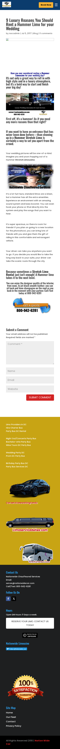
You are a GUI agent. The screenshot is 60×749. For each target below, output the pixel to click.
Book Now (46, 4)
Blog (35, 33)
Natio (38, 740)
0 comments (45, 33)
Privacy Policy (13, 726)
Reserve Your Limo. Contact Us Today (30, 623)
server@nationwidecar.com (20, 583)
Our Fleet (11, 717)
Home (9, 712)
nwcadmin (14, 33)
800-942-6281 (23, 586)
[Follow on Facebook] (8, 599)
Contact (11, 721)
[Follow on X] (14, 599)
